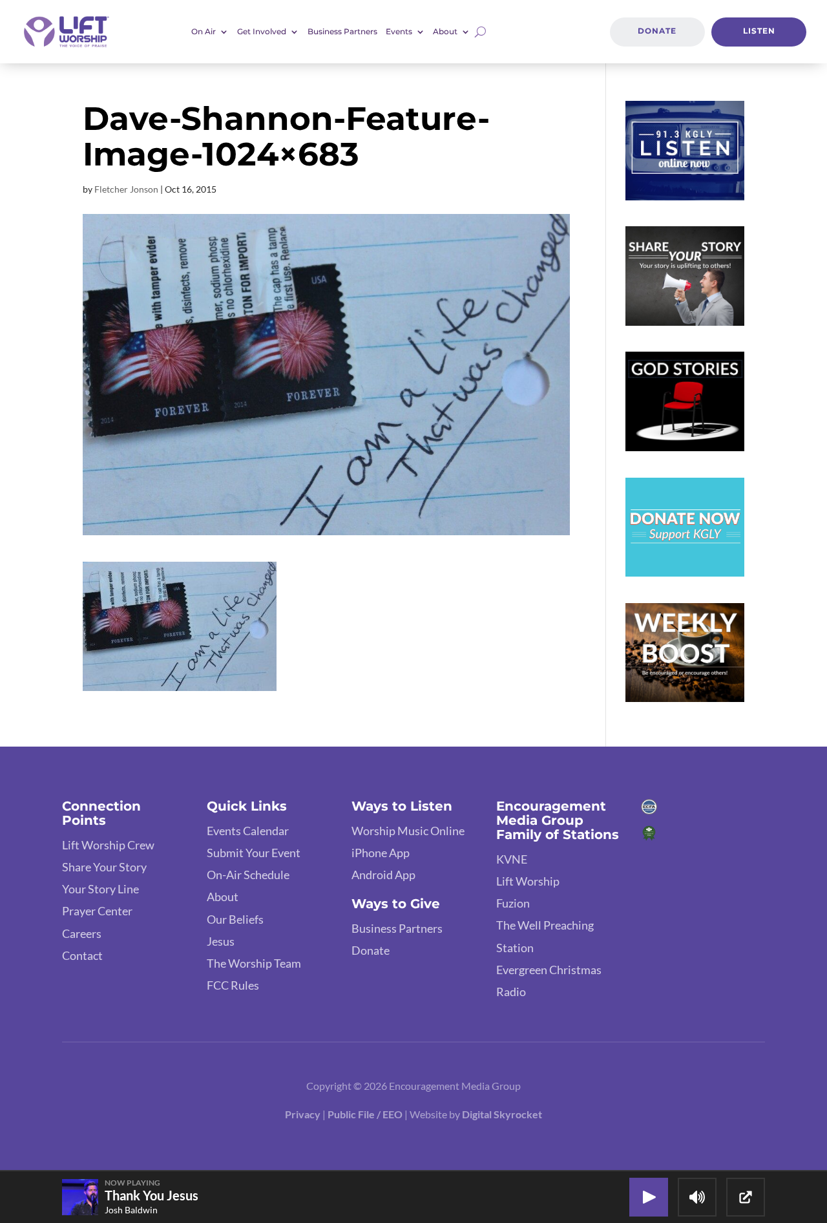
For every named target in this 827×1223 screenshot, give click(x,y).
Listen (759, 31)
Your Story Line (100, 889)
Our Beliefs (235, 919)
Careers (81, 933)
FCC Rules (233, 985)
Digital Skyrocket (502, 1114)
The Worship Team (254, 963)
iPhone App (380, 852)
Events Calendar (248, 831)
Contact (82, 955)
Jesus (221, 941)
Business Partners (342, 31)
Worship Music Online (408, 831)
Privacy (302, 1114)
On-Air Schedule (248, 874)
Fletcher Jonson (126, 189)
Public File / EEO (366, 1114)
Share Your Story (104, 867)
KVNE (511, 859)
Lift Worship (528, 881)
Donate (657, 31)
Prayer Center (97, 911)
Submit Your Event (253, 852)
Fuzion (513, 903)
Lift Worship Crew (108, 845)
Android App (383, 874)
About (222, 896)
